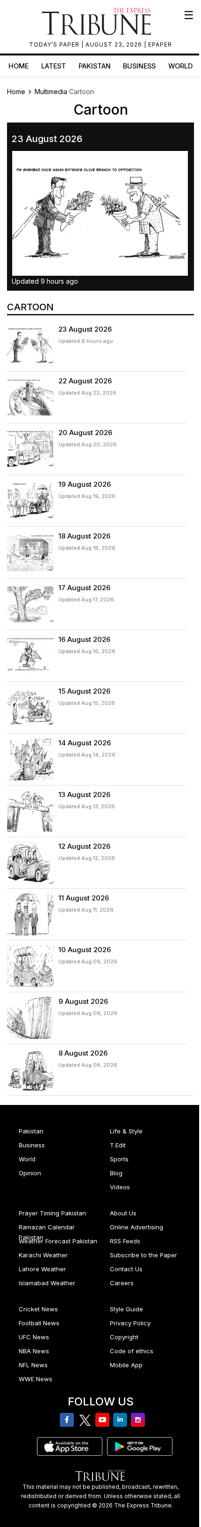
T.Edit (118, 1145)
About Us (123, 1213)
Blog (116, 1173)
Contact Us (126, 1269)
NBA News (34, 1351)
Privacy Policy (130, 1323)
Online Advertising (136, 1227)
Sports (119, 1159)
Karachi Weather (43, 1255)
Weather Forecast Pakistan (58, 1241)
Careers (122, 1283)
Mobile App (126, 1365)
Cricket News (38, 1309)
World (180, 66)
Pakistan (95, 66)
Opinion (30, 1173)
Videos (120, 1187)
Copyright (124, 1337)
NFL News (33, 1365)
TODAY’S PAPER (55, 44)
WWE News (35, 1379)
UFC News (34, 1337)
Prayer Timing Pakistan (52, 1213)
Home (18, 66)
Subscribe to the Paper (143, 1255)
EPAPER (160, 44)
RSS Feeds (125, 1241)
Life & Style (126, 1131)
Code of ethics (131, 1351)
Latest (53, 66)
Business (139, 66)
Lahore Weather (42, 1269)
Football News (39, 1323)
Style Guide (126, 1309)
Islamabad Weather (47, 1283)
